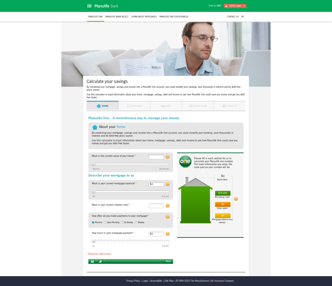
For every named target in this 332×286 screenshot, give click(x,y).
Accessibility (156, 281)
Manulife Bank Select (116, 17)
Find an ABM (215, 6)
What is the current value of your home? (114, 156)
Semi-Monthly (113, 222)
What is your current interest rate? (111, 205)
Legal (145, 281)
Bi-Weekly (128, 222)
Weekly (141, 222)
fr (242, 17)
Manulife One (95, 17)
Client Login (235, 6)
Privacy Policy (133, 281)
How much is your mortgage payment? (113, 233)
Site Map (169, 281)
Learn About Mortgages (144, 17)
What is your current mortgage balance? (114, 183)
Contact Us (233, 17)
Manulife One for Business (173, 17)
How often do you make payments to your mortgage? (120, 216)
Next (168, 261)
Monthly (98, 222)
